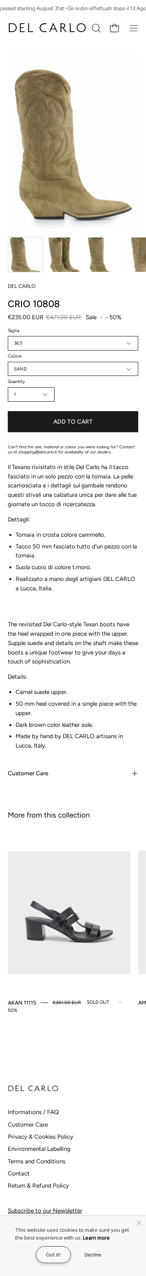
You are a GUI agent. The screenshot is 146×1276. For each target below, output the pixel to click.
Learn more (96, 1237)
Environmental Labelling (39, 1148)
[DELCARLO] (47, 28)
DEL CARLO (21, 286)
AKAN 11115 (22, 1002)
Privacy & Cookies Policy (40, 1136)
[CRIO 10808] (25, 254)
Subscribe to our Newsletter (45, 1210)
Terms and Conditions (36, 1161)
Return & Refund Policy (38, 1185)
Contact (19, 1173)
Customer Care (28, 773)
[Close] (139, 1223)
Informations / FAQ (33, 1112)
